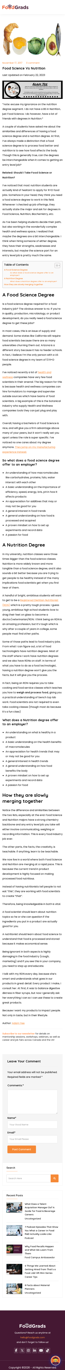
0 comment (33, 62)
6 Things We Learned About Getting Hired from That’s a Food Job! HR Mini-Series (40, 1269)
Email (11, 1132)
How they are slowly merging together (23, 284)
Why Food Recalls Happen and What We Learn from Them (39, 1250)
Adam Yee (18, 1023)
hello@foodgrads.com (32, 1337)
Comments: (15, 1085)
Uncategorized (33, 1218)
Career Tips (31, 1277)
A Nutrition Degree (13, 278)
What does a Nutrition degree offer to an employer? (33, 281)
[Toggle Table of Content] (55, 265)
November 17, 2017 (12, 62)
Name (11, 1118)
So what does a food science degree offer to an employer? (31, 274)
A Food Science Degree (16, 269)
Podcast (29, 1238)
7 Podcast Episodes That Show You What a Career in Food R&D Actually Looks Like (41, 1230)
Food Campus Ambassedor (40, 1257)
